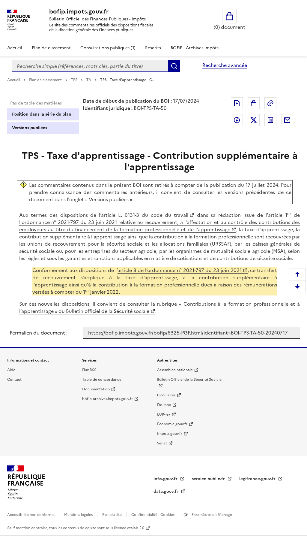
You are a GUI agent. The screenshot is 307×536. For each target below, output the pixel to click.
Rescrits (153, 48)
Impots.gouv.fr (169, 433)
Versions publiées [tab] (29, 128)
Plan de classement (51, 48)
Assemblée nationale (175, 370)
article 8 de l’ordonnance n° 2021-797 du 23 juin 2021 (180, 270)
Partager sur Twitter (254, 120)
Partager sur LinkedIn (270, 120)
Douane (164, 404)
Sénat (162, 443)
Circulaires (166, 395)
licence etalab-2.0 (129, 528)
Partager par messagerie (287, 120)
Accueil (14, 48)
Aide (11, 370)
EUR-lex (163, 414)
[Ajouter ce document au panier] (254, 103)
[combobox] (90, 66)
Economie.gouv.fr (172, 424)
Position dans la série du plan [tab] (41, 114)
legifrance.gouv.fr (258, 479)
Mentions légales (79, 514)
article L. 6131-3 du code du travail (144, 215)
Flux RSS (89, 370)
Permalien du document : (38, 332)
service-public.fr (209, 479)
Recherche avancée (224, 65)
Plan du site (112, 514)
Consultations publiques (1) (108, 48)
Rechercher (174, 66)
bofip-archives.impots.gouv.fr (107, 398)
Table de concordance (101, 379)
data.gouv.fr (167, 491)
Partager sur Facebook (237, 120)
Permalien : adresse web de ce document (270, 103)
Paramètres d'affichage (211, 514)
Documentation (96, 389)
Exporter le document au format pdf (237, 103)
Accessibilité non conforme (31, 514)
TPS (74, 80)
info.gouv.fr (166, 479)
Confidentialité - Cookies (153, 514)
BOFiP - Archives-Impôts (195, 48)
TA (89, 80)
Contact (14, 379)
